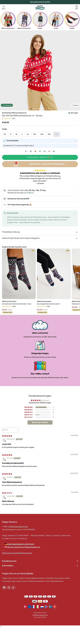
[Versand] (40, 199)
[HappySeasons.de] (40, 7)
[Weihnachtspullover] (8, 19)
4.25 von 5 (45, 400)
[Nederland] (42, 606)
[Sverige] (50, 606)
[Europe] (29, 606)
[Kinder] (40, 19)
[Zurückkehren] (40, 205)
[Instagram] (4, 587)
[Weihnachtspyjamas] (24, 19)
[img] (7, 436)
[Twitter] (13, 587)
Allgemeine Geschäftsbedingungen (17, 553)
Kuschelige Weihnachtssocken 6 (48, 304)
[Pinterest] (9, 587)
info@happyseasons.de (18, 527)
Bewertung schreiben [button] (40, 422)
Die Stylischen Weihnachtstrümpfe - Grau (16, 304)
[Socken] (72, 19)
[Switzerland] (54, 606)
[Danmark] (25, 606)
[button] (7, 118)
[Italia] (38, 606)
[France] (33, 606)
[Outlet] (56, 19)
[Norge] (46, 606)
